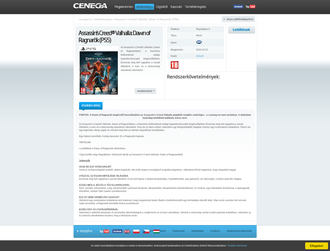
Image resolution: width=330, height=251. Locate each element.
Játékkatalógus (103, 19)
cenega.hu (85, 19)
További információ (237, 245)
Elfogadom (316, 245)
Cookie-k (215, 231)
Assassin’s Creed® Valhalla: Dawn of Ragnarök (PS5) (146, 19)
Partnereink (179, 231)
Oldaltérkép (198, 231)
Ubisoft (199, 56)
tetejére (86, 230)
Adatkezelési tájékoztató (239, 231)
